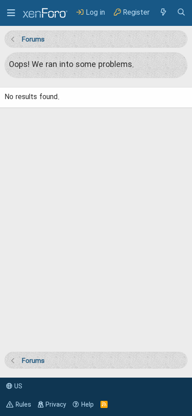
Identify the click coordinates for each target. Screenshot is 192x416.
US (17, 386)
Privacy (56, 405)
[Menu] (11, 13)
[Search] (181, 12)
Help (87, 405)
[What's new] (163, 12)
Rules (23, 405)
